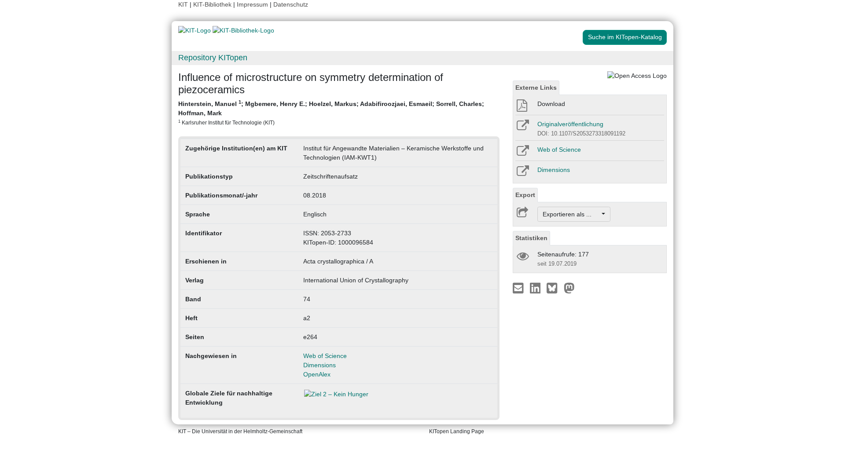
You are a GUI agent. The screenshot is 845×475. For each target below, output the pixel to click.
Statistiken (531, 237)
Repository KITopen (212, 57)
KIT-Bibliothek (213, 4)
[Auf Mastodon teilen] (569, 287)
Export (525, 194)
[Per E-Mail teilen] (519, 287)
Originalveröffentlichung (570, 124)
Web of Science (325, 355)
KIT (183, 4)
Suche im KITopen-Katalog (625, 36)
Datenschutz (290, 4)
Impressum (252, 4)
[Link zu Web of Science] (522, 153)
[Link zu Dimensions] (522, 173)
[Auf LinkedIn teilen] (536, 287)
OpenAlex (317, 374)
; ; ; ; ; (331, 112)
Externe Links (536, 87)
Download (551, 103)
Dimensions (319, 365)
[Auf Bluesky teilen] (554, 287)
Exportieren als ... (571, 214)
